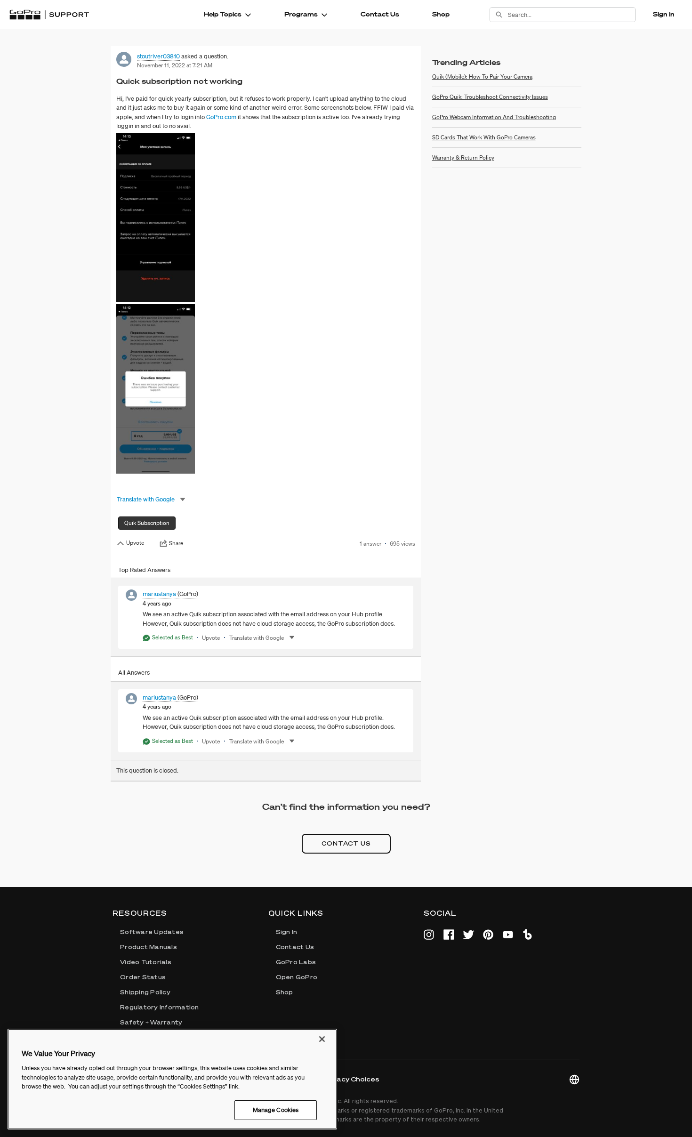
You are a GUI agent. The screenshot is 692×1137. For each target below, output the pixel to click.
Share (176, 543)
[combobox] (571, 15)
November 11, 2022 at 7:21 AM (174, 65)
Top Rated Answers (144, 570)
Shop (441, 14)
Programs (301, 14)
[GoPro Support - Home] (49, 14)
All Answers (134, 673)
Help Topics (222, 14)
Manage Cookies (276, 1110)
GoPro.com (221, 117)
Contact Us (380, 14)
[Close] (322, 1039)
